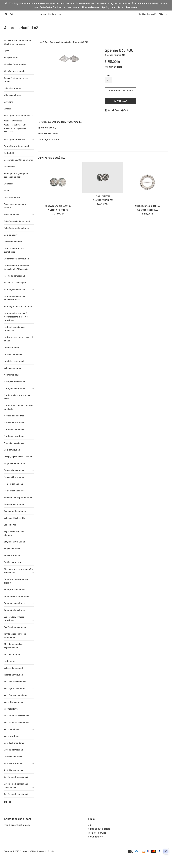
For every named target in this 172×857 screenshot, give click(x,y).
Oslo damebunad (12, 449)
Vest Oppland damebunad (16, 695)
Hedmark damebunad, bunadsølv (14, 329)
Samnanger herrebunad (15, 511)
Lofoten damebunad (13, 354)
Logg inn (42, 14)
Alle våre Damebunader (15, 64)
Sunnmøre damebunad (19, 603)
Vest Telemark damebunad (19, 715)
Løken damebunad (12, 367)
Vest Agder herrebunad (19, 688)
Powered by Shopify (45, 851)
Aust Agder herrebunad (19, 139)
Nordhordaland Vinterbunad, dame (17, 397)
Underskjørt (9, 661)
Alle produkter (11, 57)
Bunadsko (8, 183)
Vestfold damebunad (19, 702)
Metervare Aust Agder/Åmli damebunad (15, 130)
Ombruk (19, 108)
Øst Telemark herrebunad (16, 794)
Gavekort (8, 101)
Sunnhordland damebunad (16, 596)
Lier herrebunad (11, 347)
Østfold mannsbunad (14, 770)
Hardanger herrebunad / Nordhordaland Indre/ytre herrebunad (16, 316)
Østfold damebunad (19, 756)
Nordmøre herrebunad (14, 436)
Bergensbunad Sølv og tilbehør (19, 159)
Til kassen (163, 14)
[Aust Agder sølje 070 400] (58, 182)
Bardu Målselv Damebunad (16, 146)
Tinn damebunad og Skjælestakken (13, 646)
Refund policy (95, 836)
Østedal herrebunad (13, 749)
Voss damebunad (19, 729)
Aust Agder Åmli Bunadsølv (15, 125)
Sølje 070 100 (103, 195)
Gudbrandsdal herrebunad (19, 258)
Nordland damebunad (14, 415)
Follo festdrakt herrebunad (16, 228)
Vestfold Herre (11, 708)
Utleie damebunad (12, 95)
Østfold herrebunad (19, 763)
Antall (107, 75)
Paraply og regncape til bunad (18, 456)
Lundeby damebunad (14, 361)
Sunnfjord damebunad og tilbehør (16, 581)
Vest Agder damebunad (15, 681)
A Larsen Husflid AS (21, 27)
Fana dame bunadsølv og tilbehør (15, 206)
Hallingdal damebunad (14, 275)
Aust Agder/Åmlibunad (13, 121)
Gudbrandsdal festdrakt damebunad (19, 250)
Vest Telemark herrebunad (16, 722)
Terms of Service (97, 832)
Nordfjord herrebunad (19, 388)
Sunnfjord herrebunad (14, 589)
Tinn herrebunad (12, 654)
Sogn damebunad (19, 548)
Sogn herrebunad (12, 555)
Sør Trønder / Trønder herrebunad (19, 618)
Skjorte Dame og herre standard (14, 533)
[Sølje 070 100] (102, 177)
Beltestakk (19, 153)
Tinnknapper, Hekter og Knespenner (15, 635)
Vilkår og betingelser (99, 828)
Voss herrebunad (12, 736)
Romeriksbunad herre (14, 490)
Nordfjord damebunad (19, 381)
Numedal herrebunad (14, 442)
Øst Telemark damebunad (19, 777)
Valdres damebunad (13, 668)
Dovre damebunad (12, 197)
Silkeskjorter (10, 524)
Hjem (6, 50)
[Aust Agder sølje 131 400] (147, 182)
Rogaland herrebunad (19, 477)
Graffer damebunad (19, 241)
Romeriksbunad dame (19, 483)
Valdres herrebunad (13, 674)
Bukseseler (9, 166)
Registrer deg (54, 14)
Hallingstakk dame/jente (19, 282)
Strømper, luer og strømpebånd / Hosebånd (19, 571)
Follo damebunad (19, 214)
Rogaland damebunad (19, 470)
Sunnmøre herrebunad (14, 610)
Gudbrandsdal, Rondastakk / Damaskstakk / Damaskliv (19, 267)
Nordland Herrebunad (14, 422)
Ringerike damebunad (14, 463)
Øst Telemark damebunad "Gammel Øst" (19, 785)
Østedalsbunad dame (14, 742)
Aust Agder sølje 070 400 (58, 205)
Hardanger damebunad (19, 289)
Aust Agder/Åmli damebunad (18, 115)
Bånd (19, 190)
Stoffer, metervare (13, 562)
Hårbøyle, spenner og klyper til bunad (18, 339)
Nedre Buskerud (11, 374)
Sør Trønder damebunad (19, 627)
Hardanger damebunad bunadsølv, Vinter (15, 298)
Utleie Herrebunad (12, 88)
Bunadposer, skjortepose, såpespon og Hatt (16, 175)
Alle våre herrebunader (15, 71)
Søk (90, 824)
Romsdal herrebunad (14, 504)
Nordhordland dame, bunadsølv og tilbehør (18, 407)
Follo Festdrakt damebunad (17, 221)
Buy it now (120, 101)
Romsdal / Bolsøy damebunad (18, 497)
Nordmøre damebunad (14, 429)
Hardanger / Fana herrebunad (18, 306)
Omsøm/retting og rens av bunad (16, 80)
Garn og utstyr (10, 234)
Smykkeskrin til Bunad (14, 541)
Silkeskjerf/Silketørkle (14, 517)
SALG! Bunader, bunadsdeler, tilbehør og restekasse (19, 42)
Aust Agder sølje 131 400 (147, 205)
